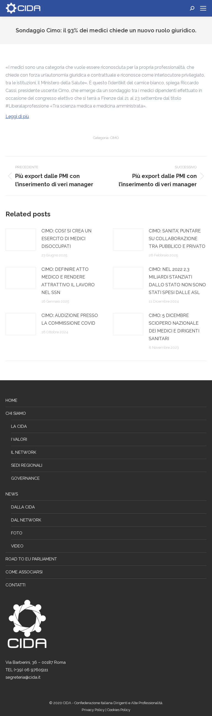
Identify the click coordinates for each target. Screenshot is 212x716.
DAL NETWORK (26, 520)
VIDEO (17, 546)
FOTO (16, 533)
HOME (11, 400)
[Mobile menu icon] (203, 8)
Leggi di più (17, 116)
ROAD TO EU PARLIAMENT (31, 559)
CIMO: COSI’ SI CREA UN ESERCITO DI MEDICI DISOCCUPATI (66, 238)
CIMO (114, 138)
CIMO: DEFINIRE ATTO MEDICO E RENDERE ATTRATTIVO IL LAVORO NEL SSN (68, 281)
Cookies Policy (118, 710)
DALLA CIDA (23, 507)
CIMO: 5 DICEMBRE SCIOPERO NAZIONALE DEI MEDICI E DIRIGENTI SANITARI (174, 327)
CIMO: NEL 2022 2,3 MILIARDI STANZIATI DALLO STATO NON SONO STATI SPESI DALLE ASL (177, 281)
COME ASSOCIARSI (24, 572)
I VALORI (19, 439)
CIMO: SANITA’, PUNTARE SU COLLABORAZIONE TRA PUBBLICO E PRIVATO (177, 238)
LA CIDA (19, 426)
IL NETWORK (23, 452)
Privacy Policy (93, 710)
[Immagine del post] (21, 240)
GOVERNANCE (25, 478)
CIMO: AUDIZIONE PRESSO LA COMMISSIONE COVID (69, 319)
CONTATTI (15, 585)
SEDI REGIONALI (26, 465)
